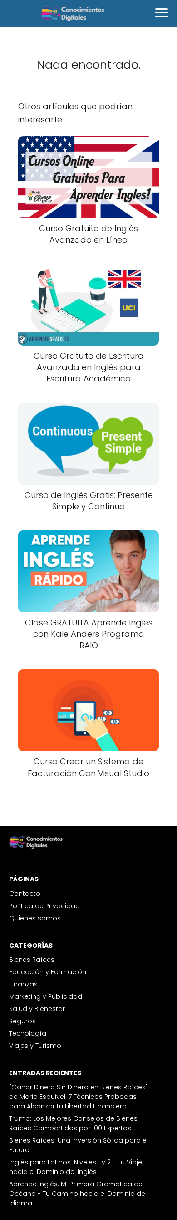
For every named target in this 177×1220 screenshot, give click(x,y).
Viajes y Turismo (35, 1045)
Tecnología (27, 1033)
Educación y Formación (47, 971)
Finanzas (23, 984)
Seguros (22, 1021)
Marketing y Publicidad (45, 996)
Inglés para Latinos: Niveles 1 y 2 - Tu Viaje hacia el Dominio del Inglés (75, 1167)
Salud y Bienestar (37, 1008)
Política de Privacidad (44, 905)
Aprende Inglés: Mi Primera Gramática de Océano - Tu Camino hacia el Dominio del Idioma (78, 1193)
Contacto (24, 893)
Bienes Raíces (31, 959)
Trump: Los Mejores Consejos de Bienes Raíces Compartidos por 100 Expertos (73, 1123)
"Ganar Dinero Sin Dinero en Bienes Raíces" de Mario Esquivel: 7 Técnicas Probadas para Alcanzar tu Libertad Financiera (78, 1097)
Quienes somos (35, 918)
